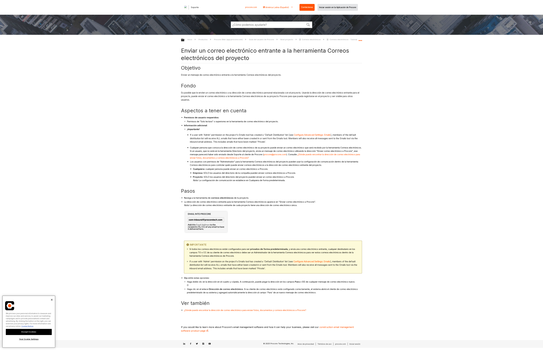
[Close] (52, 300)
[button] (308, 24)
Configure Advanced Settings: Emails (312, 135)
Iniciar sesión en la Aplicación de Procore (337, 7)
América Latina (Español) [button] (277, 7)
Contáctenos (307, 7)
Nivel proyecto (287, 39)
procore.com (251, 7)
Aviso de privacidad (306, 344)
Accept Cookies (28, 332)
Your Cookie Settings (29, 339)
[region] (28, 322)
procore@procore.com (275, 154)
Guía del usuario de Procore (262, 39)
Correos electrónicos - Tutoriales (344, 39)
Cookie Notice (27, 326)
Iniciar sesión (354, 344)
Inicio (190, 39)
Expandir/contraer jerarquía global (184, 40)
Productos (203, 39)
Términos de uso (324, 344)
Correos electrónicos (311, 39)
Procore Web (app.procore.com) (228, 39)
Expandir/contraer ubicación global (360, 39)
